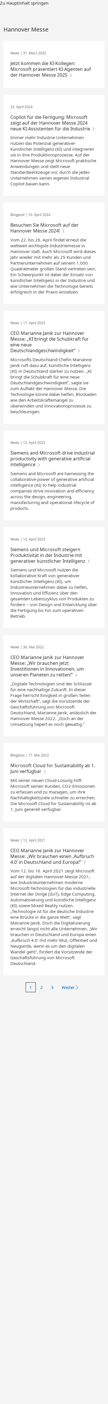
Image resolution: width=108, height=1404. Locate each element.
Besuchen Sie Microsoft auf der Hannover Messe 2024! (44, 228)
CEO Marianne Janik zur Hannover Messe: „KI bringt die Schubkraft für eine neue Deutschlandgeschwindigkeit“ (49, 342)
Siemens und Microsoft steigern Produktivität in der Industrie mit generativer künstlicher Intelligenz (48, 555)
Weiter (68, 987)
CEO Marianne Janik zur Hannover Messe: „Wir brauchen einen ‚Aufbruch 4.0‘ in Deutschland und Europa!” (52, 856)
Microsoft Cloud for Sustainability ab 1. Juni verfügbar (52, 768)
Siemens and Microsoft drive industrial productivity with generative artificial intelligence (52, 459)
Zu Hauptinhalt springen (24, 3)
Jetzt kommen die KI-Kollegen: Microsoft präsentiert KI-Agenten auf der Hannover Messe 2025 (50, 69)
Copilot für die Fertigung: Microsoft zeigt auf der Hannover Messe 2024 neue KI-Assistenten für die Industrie (50, 123)
